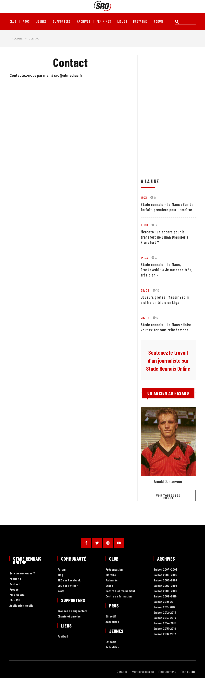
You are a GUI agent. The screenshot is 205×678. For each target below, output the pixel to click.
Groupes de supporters (72, 611)
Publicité (15, 578)
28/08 (145, 290)
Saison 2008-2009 (165, 591)
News (60, 591)
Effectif (111, 616)
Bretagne (140, 21)
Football (62, 636)
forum (158, 21)
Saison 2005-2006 (165, 575)
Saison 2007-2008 (165, 585)
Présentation (114, 569)
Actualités (112, 621)
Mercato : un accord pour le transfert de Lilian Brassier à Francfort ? (164, 237)
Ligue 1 (122, 21)
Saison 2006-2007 (165, 580)
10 (157, 290)
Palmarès (112, 580)
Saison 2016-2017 (165, 634)
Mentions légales (143, 671)
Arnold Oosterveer (168, 481)
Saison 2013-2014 (165, 617)
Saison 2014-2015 (165, 623)
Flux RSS (14, 600)
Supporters (62, 21)
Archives (83, 21)
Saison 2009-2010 (165, 596)
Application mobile (21, 605)
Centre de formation (119, 596)
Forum (61, 569)
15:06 (144, 225)
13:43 (144, 257)
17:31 (144, 197)
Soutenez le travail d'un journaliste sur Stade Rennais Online (168, 360)
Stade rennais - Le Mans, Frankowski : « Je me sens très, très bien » (166, 269)
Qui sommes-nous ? (22, 573)
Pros (26, 21)
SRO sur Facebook (69, 580)
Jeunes (41, 21)
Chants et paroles (69, 616)
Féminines (103, 21)
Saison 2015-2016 (165, 628)
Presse (14, 589)
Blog (60, 575)
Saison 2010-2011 (164, 601)
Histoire (111, 575)
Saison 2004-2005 (165, 569)
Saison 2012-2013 (165, 612)
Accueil (17, 38)
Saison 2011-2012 (164, 607)
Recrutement (167, 671)
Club (12, 21)
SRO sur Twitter (67, 585)
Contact (14, 584)
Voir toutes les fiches (168, 496)
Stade (109, 585)
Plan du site (17, 595)
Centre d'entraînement (120, 591)
